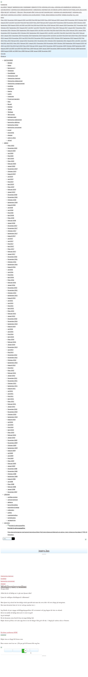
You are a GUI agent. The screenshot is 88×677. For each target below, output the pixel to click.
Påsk (2, 12)
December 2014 (17, 35)
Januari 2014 (8, 38)
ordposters (11, 510)
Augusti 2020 (21, 20)
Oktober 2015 (25, 33)
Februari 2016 (74, 30)
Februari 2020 (55, 20)
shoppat (58, 15)
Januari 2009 (46, 48)
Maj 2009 (23, 48)
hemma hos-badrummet (63, 12)
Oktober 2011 (52, 41)
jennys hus (44, 550)
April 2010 (19, 46)
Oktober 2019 (82, 20)
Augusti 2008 (8, 51)
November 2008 (65, 48)
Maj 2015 (63, 33)
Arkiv (2, 17)
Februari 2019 (44, 22)
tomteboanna (12, 518)
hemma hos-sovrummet (31, 15)
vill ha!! (76, 15)
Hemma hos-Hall (48, 7)
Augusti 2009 (5, 48)
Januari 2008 (37, 51)
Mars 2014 (78, 35)
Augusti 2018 (15, 25)
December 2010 (41, 43)
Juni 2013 (25, 38)
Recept (7, 12)
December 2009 (51, 46)
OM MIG (7, 523)
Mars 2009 (30, 48)
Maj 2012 (10, 368)
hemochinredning (13, 505)
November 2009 (61, 46)
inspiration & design (13, 507)
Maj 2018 (34, 25)
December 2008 (55, 48)
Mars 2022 (4, 20)
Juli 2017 (30, 28)
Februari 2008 (29, 51)
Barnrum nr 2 (18, 7)
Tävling (20, 12)
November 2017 (82, 25)
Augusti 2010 (80, 43)
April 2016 (59, 30)
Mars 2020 (48, 20)
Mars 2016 (66, 30)
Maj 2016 (53, 30)
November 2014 (27, 35)
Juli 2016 (41, 30)
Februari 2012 (15, 41)
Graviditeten (36, 7)
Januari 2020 (64, 20)
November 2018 (72, 22)
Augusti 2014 (46, 35)
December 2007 (46, 51)
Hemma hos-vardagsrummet (22, 10)
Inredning (37, 10)
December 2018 (61, 22)
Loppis (60, 10)
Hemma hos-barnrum (63, 7)
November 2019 (73, 20)
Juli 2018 (21, 25)
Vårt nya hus (36, 12)
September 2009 (80, 46)
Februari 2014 (12, 342)
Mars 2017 (56, 28)
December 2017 (72, 25)
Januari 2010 (42, 46)
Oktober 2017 (5, 28)
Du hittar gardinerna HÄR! (9, 632)
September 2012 (68, 38)
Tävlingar (27, 12)
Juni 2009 (17, 48)
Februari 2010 (34, 46)
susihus (10, 512)
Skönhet (13, 12)
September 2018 (6, 25)
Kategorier (4, 4)
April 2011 (10, 43)
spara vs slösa (67, 15)
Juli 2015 (51, 33)
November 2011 (42, 41)
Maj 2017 (43, 28)
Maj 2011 (3, 43)
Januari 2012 (23, 41)
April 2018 (40, 25)
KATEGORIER (8, 60)
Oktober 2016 (15, 30)
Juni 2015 (57, 33)
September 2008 (12, 476)
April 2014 (71, 35)
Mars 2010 (26, 46)
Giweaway (27, 7)
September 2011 (62, 41)
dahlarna (10, 502)
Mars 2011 (16, 43)
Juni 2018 (28, 25)
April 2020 (41, 20)
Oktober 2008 (74, 48)
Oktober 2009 (70, 46)
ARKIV (6, 143)
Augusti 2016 (34, 30)
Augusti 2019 (5, 22)
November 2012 (49, 38)
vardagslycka (11, 520)
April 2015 (69, 33)
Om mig (3, 53)
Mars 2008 (21, 51)
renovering (50, 15)
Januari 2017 (72, 28)
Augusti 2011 (71, 41)
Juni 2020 (28, 20)
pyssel (43, 15)
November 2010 (52, 43)
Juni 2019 (17, 22)
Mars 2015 (76, 33)
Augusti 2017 (24, 28)
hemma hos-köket (15, 15)
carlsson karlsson (13, 499)
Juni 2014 (59, 35)
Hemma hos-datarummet (15, 81)
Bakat (10, 7)
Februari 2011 (24, 43)
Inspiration (46, 10)
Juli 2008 (15, 51)
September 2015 (35, 33)
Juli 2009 (11, 48)
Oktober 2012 (58, 38)
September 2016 (25, 30)
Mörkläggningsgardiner (14, 586)
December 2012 (39, 38)
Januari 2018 (63, 25)
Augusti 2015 (44, 33)
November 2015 (15, 33)
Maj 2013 (31, 38)
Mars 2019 (36, 22)
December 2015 (5, 33)
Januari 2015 (8, 35)
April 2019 (30, 22)
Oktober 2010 (61, 43)
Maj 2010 (13, 46)
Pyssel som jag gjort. (79, 10)
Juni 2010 (7, 46)
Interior (54, 10)
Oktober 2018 (81, 22)
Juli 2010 (10, 422)
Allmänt (4, 7)
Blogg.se (3, 56)
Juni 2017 (36, 28)
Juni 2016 (47, 30)
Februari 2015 (12, 313)
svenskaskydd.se (12, 515)
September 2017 (15, 28)
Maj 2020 (35, 20)
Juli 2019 (11, 22)
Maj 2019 (23, 22)
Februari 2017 (63, 28)
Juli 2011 (77, 41)
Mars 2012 (7, 41)
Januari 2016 (82, 30)
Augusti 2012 (77, 38)
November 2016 (5, 30)
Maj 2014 (65, 35)
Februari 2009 (38, 48)
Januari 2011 (33, 43)
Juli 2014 (53, 35)
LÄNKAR (7, 494)
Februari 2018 (54, 25)
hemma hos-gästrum (14, 122)
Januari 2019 (52, 22)
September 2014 (37, 35)
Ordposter (67, 10)
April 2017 (49, 28)
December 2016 (81, 28)
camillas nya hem (12, 497)
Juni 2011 (83, 41)
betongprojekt (47, 12)
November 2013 (17, 38)
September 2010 (71, 43)
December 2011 (32, 41)
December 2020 (12, 20)
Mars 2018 (47, 25)
